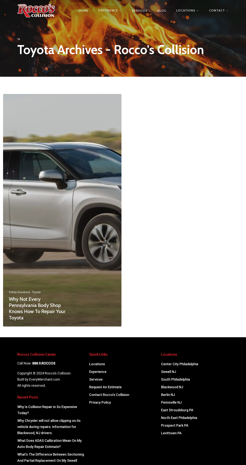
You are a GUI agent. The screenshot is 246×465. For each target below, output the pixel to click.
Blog (161, 10)
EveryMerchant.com (44, 379)
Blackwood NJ (172, 387)
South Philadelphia (175, 379)
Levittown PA (171, 433)
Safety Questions (19, 292)
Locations (185, 10)
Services (139, 10)
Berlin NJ (168, 395)
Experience (108, 10)
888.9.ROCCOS (43, 363)
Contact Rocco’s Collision (109, 395)
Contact (217, 10)
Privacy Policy (100, 402)
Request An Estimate (105, 387)
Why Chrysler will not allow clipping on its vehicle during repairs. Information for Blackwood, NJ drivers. (49, 427)
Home (83, 10)
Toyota (36, 292)
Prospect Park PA (174, 425)
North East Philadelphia (179, 418)
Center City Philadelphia (179, 364)
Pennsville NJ (171, 402)
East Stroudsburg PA (177, 410)
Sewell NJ (168, 372)
